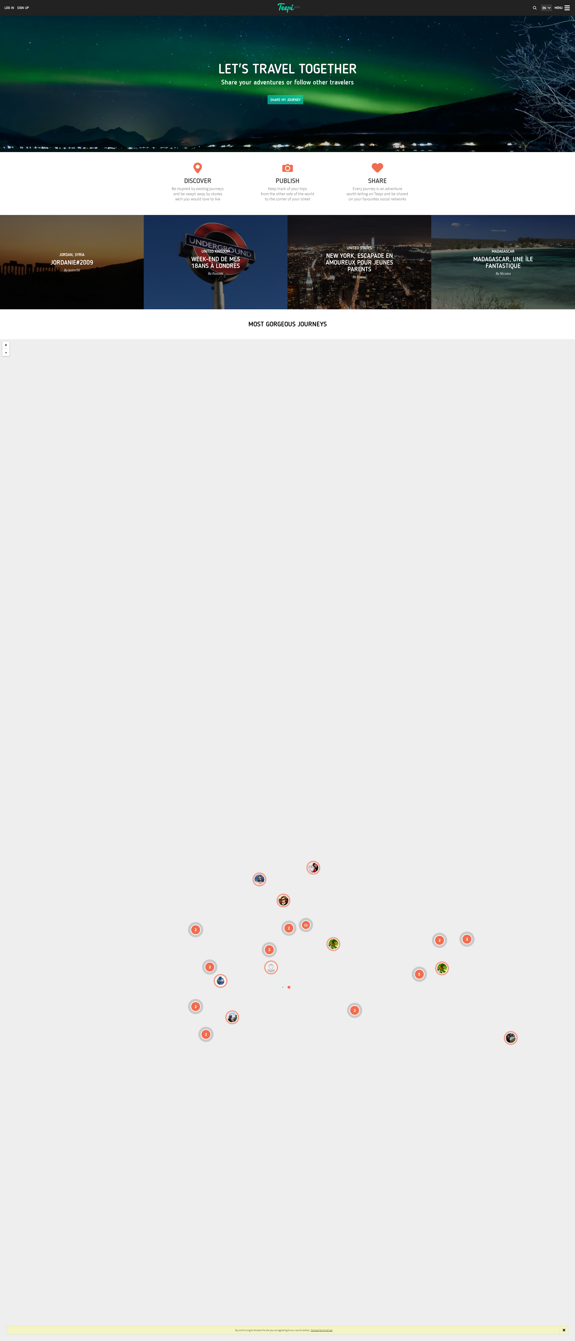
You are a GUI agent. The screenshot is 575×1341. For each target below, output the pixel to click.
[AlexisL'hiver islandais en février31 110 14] (259, 879)
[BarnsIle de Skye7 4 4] (283, 900)
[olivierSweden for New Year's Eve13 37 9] (313, 867)
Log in (9, 8)
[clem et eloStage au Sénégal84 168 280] (271, 967)
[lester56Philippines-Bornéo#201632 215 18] (442, 968)
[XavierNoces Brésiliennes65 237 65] (232, 1017)
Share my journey (285, 100)
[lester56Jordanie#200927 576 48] (333, 944)
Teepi (287, 7)
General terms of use (321, 1330)
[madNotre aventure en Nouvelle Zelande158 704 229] (510, 1038)
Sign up (23, 8)
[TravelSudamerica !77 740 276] (220, 981)
